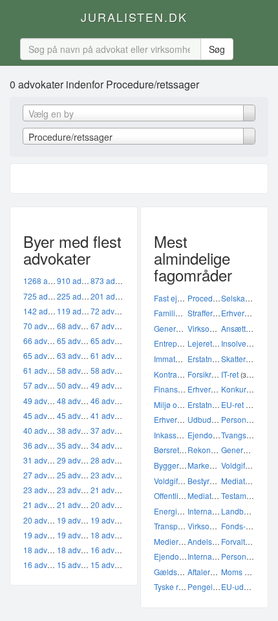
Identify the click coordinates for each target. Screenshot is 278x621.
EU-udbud (239, 586)
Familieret (171, 312)
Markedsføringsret (219, 465)
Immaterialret (177, 358)
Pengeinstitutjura (217, 586)
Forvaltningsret (247, 541)
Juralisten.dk (134, 16)
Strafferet (203, 312)
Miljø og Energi (180, 404)
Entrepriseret (176, 343)
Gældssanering (181, 571)
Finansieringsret (182, 388)
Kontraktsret (175, 374)
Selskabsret (241, 297)
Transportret (175, 525)
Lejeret (199, 343)
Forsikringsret (211, 374)
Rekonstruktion (214, 449)
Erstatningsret (211, 358)
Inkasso (167, 434)
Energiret (170, 510)
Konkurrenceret (248, 388)
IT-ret (230, 374)
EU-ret (232, 404)
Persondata (241, 556)
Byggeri (167, 465)
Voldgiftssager (246, 465)
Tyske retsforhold (183, 586)
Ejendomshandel (217, 434)
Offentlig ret (174, 495)
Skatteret (236, 358)
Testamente (241, 495)
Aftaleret (202, 571)
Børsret (166, 449)
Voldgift (167, 480)
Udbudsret (205, 419)
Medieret (169, 541)
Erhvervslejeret (180, 419)
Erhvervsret (241, 312)
